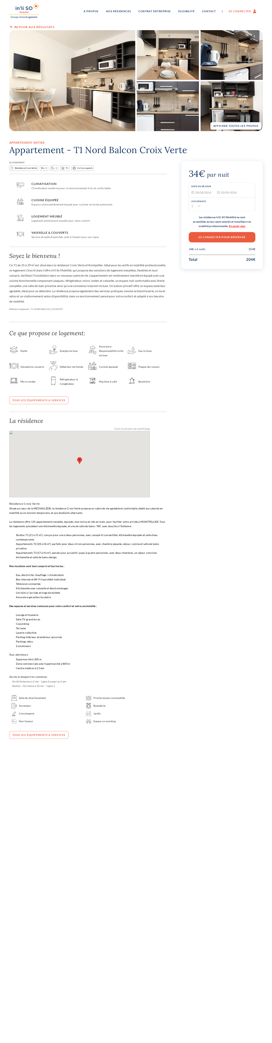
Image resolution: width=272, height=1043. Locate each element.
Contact (209, 11)
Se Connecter (240, 11)
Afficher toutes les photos (235, 125)
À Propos (91, 11)
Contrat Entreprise (154, 11)
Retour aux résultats (34, 27)
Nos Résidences (118, 11)
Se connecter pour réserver (222, 237)
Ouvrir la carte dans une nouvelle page (132, 428)
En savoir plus (237, 226)
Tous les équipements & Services (38, 400)
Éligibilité (186, 11)
